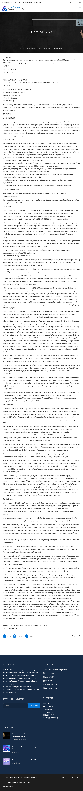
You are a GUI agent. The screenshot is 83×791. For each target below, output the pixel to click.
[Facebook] (67, 777)
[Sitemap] (63, 777)
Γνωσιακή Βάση (30, 48)
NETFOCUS (6, 782)
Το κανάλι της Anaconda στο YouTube (24, 760)
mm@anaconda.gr (51, 684)
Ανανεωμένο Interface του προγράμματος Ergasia (21, 735)
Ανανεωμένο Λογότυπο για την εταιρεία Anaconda (25, 748)
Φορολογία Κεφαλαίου (44, 48)
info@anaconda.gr (51, 688)
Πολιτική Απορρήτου (18, 782)
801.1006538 (49, 677)
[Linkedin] (72, 777)
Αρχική (22, 48)
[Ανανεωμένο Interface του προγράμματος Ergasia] (6, 735)
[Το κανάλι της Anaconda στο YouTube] (6, 761)
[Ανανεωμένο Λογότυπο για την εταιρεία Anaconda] (6, 748)
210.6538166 (49, 673)
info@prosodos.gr (51, 718)
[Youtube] (77, 777)
